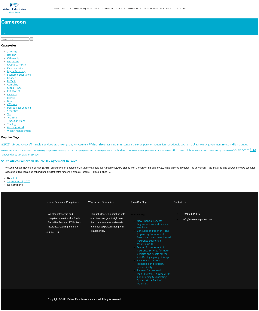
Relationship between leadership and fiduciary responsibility (150, 264)
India (233, 144)
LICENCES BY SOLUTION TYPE (156, 8)
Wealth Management (19, 130)
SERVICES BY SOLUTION (112, 8)
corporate (13, 61)
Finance (11, 78)
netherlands (120, 150)
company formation (149, 144)
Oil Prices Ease (227, 150)
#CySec (24, 144)
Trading (11, 124)
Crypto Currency (16, 64)
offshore (190, 150)
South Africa (241, 150)
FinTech (11, 81)
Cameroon (13, 33)
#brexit (16, 144)
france (199, 144)
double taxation (181, 144)
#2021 (6, 144)
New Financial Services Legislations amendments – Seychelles (152, 224)
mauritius (242, 144)
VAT (37, 154)
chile (135, 144)
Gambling (12, 84)
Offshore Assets (201, 150)
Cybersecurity (15, 68)
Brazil (120, 144)
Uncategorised (15, 127)
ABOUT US (66, 8)
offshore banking (214, 150)
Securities (12, 111)
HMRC (225, 144)
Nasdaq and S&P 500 (105, 150)
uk (32, 154)
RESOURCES (133, 8)
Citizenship (13, 58)
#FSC (56, 144)
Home (11, 29)
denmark (166, 144)
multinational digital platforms (79, 150)
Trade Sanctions (16, 121)
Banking (11, 55)
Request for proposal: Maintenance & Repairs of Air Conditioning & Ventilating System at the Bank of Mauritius (153, 277)
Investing (12, 94)
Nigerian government (146, 150)
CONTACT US (180, 8)
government (215, 144)
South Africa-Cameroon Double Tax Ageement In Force (39, 161)
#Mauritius (97, 144)
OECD (176, 150)
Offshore (12, 104)
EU (193, 144)
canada (128, 144)
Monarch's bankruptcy (21, 150)
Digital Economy (16, 71)
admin (14, 178)
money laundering (59, 150)
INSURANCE (13, 91)
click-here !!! (52, 232)
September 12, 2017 (18, 181)
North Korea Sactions (163, 150)
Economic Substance (19, 74)
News (10, 101)
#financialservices (41, 144)
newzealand (132, 150)
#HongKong (66, 144)
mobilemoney (6, 150)
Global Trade (14, 88)
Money (11, 97)
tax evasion (24, 154)
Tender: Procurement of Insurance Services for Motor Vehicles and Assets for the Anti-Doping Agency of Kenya (153, 252)
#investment (81, 144)
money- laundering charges (41, 150)
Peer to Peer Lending (19, 107)
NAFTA (93, 150)
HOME (56, 8)
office (182, 150)
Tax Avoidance (9, 154)
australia (111, 144)
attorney (12, 51)
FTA (205, 144)
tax (253, 149)
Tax (9, 114)
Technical (12, 117)
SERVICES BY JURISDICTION (85, 8)
